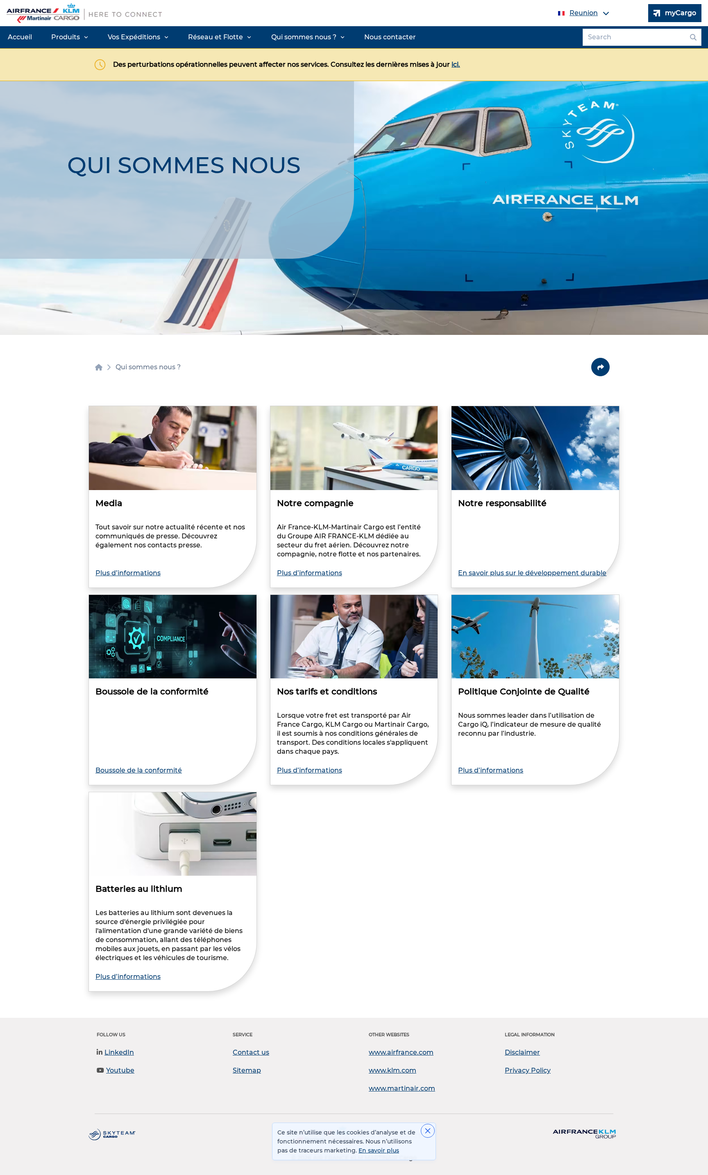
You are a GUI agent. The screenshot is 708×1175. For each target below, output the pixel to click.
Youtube (120, 1070)
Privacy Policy (528, 1070)
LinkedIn (119, 1052)
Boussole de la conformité (138, 770)
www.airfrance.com (401, 1052)
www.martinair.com (402, 1088)
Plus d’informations (128, 573)
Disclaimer (522, 1052)
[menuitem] (20, 37)
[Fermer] (427, 1131)
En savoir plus (379, 1150)
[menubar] (212, 37)
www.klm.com (392, 1070)
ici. (456, 64)
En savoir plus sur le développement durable (532, 573)
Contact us (251, 1052)
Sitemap (247, 1070)
